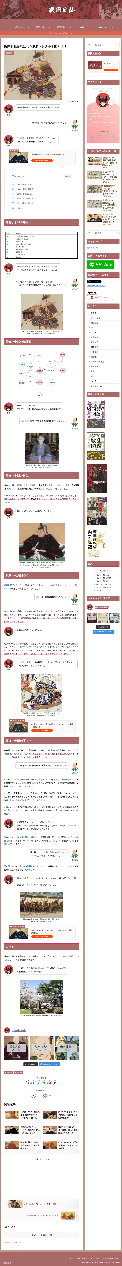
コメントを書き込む (42, 1235)
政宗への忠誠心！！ (25, 198)
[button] (55, 1082)
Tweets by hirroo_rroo (96, 286)
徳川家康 (31, 866)
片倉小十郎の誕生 (24, 194)
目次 (100, 570)
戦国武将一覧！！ (94, 248)
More (111, 102)
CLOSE (67, 176)
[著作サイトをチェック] (33, 1095)
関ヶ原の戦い (23, 837)
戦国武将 (10, 1073)
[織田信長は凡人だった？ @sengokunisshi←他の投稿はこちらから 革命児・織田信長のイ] (42, 1048)
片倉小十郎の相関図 (25, 189)
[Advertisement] (41, 1177)
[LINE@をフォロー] (50, 1095)
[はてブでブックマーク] (39, 1082)
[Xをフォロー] (39, 1095)
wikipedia (59, 1015)
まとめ (20, 208)
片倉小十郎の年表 (24, 184)
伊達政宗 (8, 585)
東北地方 (19, 1073)
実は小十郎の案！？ (25, 203)
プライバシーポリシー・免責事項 (88, 1258)
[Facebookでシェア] (33, 1082)
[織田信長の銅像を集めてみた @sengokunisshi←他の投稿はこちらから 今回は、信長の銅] (67, 1048)
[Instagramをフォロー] (44, 1095)
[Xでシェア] (28, 1082)
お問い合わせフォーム (111, 1258)
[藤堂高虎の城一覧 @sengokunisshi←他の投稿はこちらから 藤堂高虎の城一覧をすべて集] (16, 1048)
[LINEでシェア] (44, 1082)
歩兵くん (103, 91)
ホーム (70, 1258)
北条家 (64, 780)
